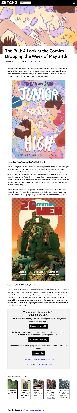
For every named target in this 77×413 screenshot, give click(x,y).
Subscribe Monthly (38, 326)
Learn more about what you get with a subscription (38, 359)
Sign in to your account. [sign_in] (45, 364)
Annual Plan (38, 353)
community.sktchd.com (34, 410)
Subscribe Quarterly (38, 339)
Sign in (3, 3)
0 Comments (35, 61)
